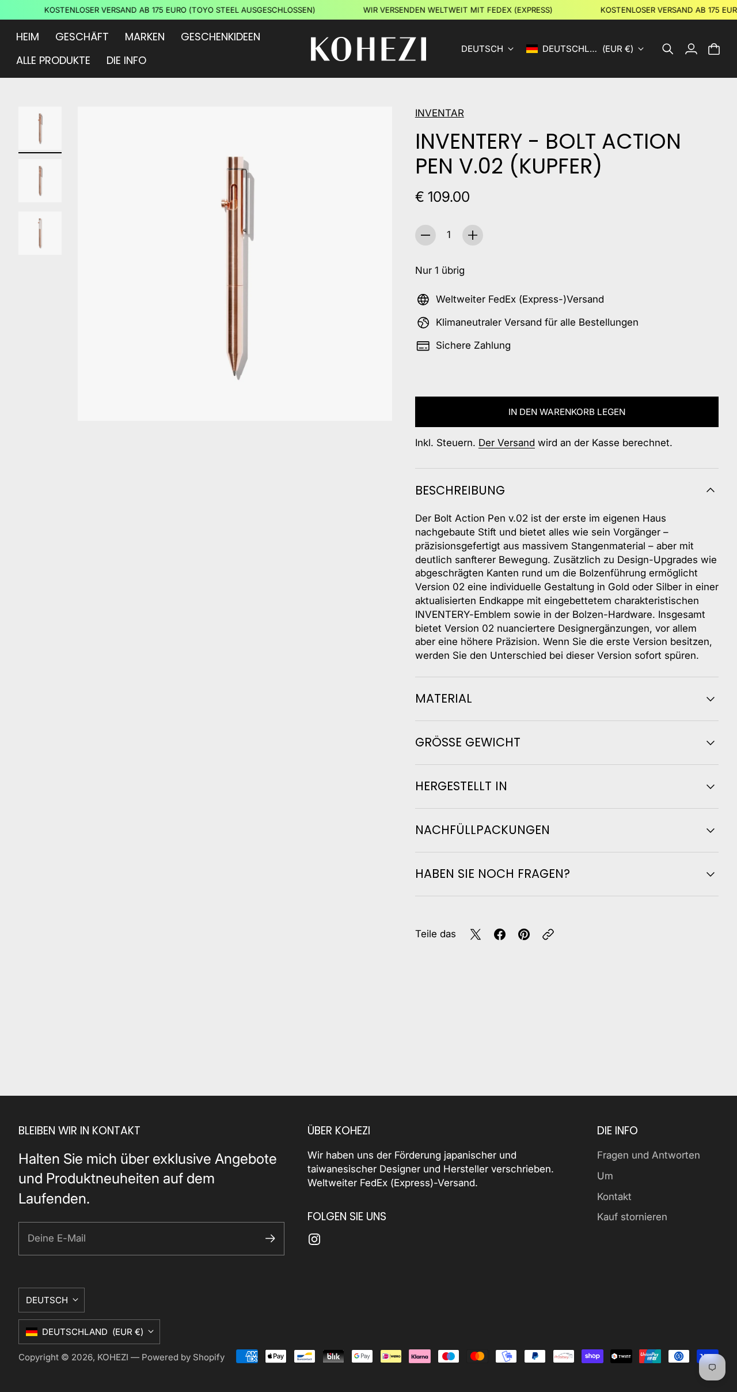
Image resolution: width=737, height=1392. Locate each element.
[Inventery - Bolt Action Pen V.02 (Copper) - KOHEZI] (235, 264)
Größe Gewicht (468, 742)
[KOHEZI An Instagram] (314, 1239)
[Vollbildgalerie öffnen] (370, 399)
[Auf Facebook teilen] (499, 934)
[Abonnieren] (270, 1238)
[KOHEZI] (368, 49)
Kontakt (614, 1196)
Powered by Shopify (183, 1357)
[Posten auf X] (475, 934)
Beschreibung (460, 490)
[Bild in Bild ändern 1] (40, 128)
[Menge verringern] (425, 235)
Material (443, 698)
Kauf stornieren (632, 1217)
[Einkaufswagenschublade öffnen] (713, 49)
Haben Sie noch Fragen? (492, 873)
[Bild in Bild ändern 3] (40, 233)
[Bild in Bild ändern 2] (40, 180)
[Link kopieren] (548, 934)
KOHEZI (112, 1357)
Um (605, 1176)
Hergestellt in (461, 786)
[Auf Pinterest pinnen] (524, 934)
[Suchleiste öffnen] (667, 49)
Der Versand (506, 442)
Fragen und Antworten (648, 1155)
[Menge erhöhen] (472, 235)
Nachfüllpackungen (482, 829)
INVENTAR (439, 113)
